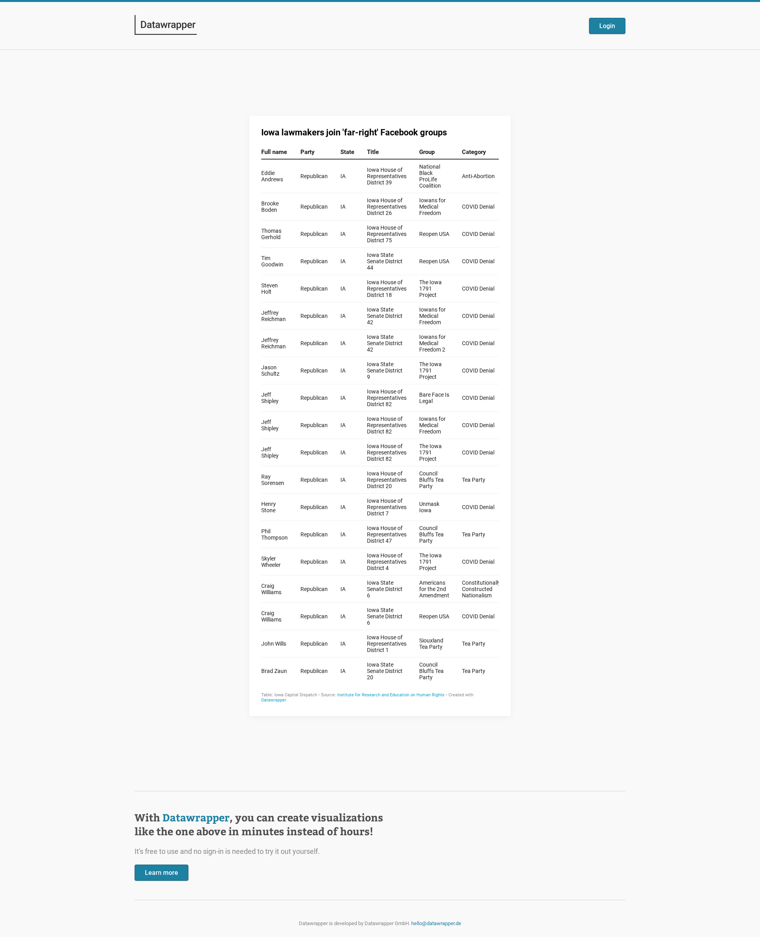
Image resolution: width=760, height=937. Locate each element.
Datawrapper (196, 817)
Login (607, 26)
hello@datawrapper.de (436, 923)
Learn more (161, 872)
